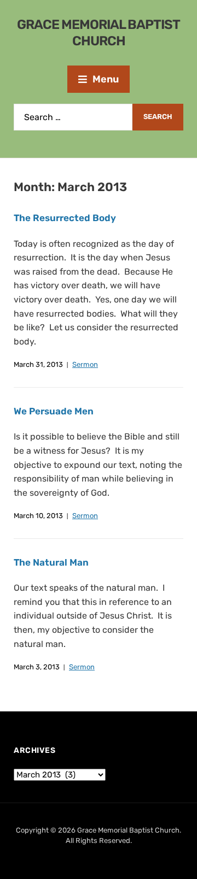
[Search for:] (73, 117)
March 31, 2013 (38, 364)
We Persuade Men (54, 411)
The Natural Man (51, 562)
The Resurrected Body (65, 217)
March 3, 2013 (37, 667)
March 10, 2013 (38, 516)
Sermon (85, 364)
